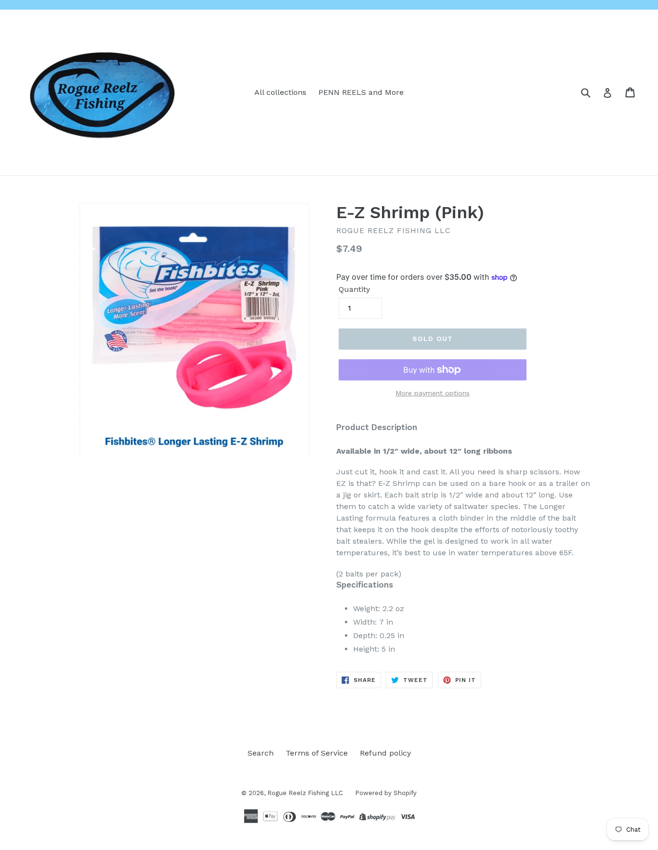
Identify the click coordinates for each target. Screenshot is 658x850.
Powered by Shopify (386, 793)
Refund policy (385, 753)
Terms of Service (317, 753)
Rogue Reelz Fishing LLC (305, 793)
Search (261, 753)
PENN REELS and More (361, 92)
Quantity (354, 289)
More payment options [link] (432, 393)
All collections (280, 92)
